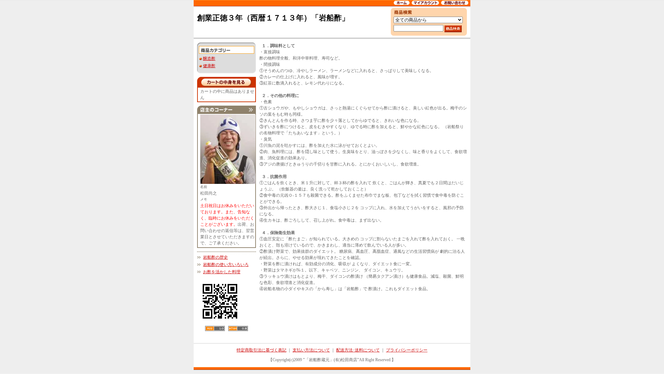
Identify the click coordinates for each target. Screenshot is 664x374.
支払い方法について (311, 350)
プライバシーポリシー (406, 350)
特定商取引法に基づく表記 (261, 350)
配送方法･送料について (358, 350)
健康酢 (209, 65)
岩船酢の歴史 (215, 257)
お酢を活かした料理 (221, 271)
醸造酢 (209, 58)
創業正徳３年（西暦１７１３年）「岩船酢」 (273, 18)
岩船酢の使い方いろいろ (226, 264)
